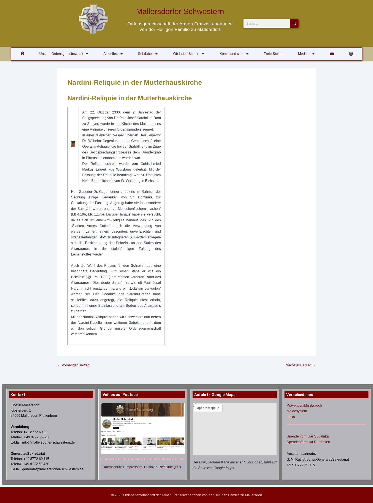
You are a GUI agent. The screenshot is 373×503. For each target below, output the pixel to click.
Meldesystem (297, 411)
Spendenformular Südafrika (308, 436)
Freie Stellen (273, 54)
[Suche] (294, 23)
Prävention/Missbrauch (304, 405)
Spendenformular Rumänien (308, 442)
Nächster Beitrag (301, 365)
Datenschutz (112, 467)
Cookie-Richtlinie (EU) (163, 467)
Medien (304, 54)
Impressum (134, 467)
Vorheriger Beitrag (73, 365)
